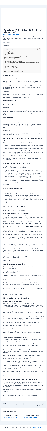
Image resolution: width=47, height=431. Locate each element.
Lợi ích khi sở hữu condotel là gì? (11, 60)
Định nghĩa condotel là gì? (11, 52)
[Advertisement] (23, 19)
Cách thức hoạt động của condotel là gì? (12, 57)
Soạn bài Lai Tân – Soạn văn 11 (11, 415)
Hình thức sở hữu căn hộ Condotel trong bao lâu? (14, 71)
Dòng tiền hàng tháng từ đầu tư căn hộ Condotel (15, 61)
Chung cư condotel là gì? (11, 53)
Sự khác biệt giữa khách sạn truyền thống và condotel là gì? (16, 56)
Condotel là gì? (7, 51)
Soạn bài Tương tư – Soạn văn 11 (33, 415)
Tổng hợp (5, 417)
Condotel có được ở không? (11, 68)
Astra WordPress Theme (37, 427)
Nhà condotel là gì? (10, 54)
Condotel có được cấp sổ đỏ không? (13, 67)
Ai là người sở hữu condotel (10, 58)
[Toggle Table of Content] (38, 49)
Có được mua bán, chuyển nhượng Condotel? (14, 70)
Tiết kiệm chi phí (9, 63)
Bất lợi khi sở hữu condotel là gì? (11, 65)
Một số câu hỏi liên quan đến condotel (12, 66)
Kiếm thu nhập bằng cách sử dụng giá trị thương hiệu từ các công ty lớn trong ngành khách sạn (23, 62)
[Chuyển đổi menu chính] (44, 2)
